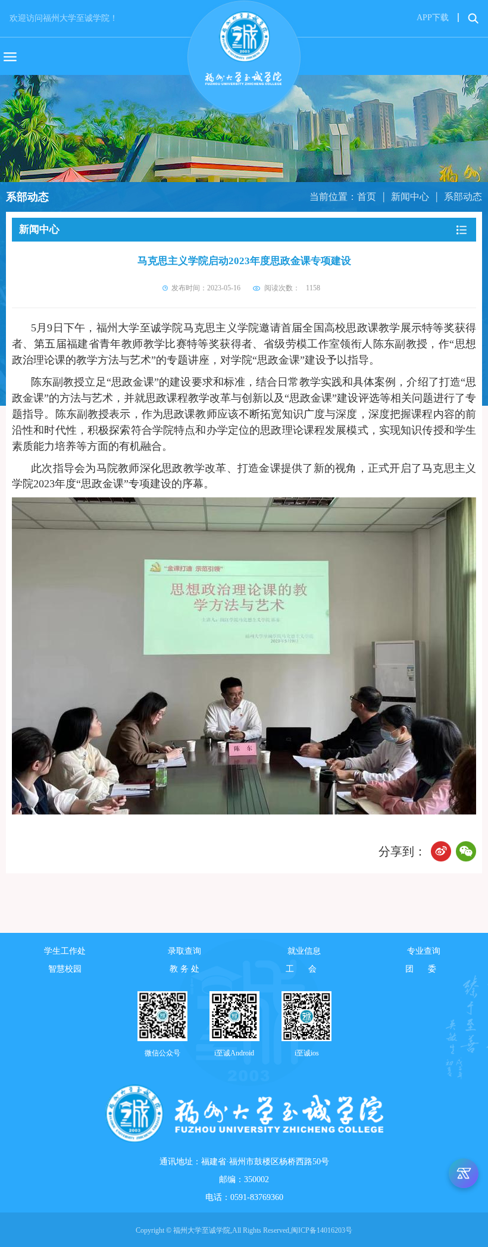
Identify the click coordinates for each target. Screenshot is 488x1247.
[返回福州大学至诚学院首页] (244, 51)
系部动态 (463, 197)
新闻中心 (410, 197)
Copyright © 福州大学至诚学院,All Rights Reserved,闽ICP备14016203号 (244, 1230)
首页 (366, 197)
